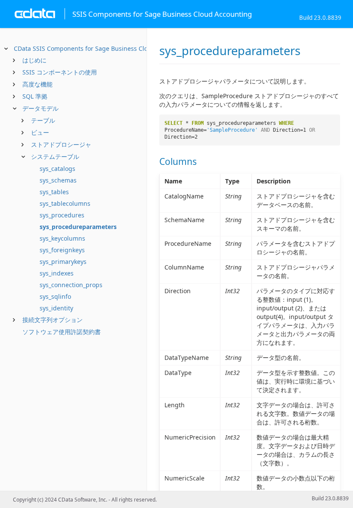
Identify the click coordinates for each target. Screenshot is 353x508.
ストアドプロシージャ (61, 144)
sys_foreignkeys (62, 250)
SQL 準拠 (34, 96)
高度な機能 (37, 84)
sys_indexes (57, 273)
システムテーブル (55, 156)
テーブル (43, 120)
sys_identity (56, 308)
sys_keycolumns (62, 238)
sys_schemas (58, 180)
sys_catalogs (57, 168)
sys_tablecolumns (65, 203)
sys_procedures (62, 215)
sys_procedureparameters (78, 227)
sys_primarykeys (63, 261)
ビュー (40, 132)
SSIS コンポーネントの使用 (59, 72)
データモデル (40, 108)
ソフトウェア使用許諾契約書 (61, 332)
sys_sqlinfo (55, 296)
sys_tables (54, 192)
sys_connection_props (71, 285)
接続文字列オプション (52, 320)
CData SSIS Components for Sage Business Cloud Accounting (102, 48)
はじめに (34, 60)
